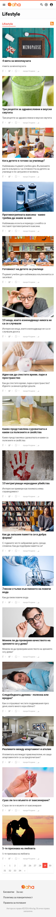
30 (50, 865)
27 (35, 865)
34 (20, 870)
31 (4, 870)
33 (14, 870)
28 (40, 865)
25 (25, 865)
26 (30, 865)
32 (9, 870)
